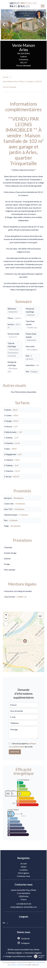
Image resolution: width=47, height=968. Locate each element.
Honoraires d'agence (33, 953)
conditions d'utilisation (17, 964)
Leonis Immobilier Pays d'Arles (23, 890)
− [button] (6, 618)
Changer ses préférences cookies (18, 956)
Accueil (5, 77)
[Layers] (40, 615)
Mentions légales (15, 953)
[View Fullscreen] (6, 624)
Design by (41, 956)
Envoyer (14, 752)
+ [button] (6, 614)
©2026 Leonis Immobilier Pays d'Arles (23, 949)
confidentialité (38, 962)
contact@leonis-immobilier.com (23, 907)
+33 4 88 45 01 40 (23, 904)
